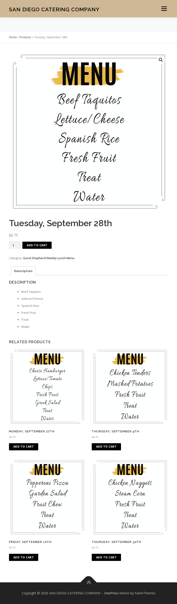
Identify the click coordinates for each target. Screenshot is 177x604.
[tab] (23, 271)
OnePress (111, 593)
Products (25, 37)
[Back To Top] (88, 582)
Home (13, 37)
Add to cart (37, 245)
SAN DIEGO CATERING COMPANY (54, 9)
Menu (164, 8)
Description (23, 271)
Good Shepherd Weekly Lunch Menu (48, 258)
